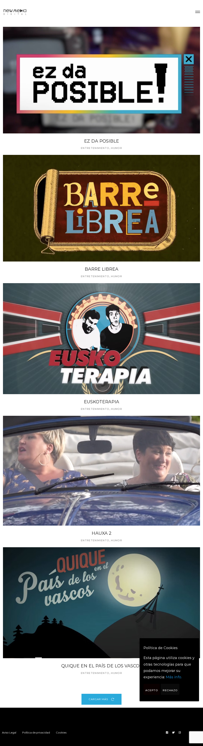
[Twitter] (173, 732)
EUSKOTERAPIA (101, 401)
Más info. (174, 677)
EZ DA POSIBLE (101, 141)
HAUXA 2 (101, 533)
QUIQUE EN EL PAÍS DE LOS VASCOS (101, 666)
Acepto (151, 690)
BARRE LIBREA (101, 269)
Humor (116, 148)
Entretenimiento (95, 148)
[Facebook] (167, 732)
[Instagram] (179, 732)
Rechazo (170, 690)
